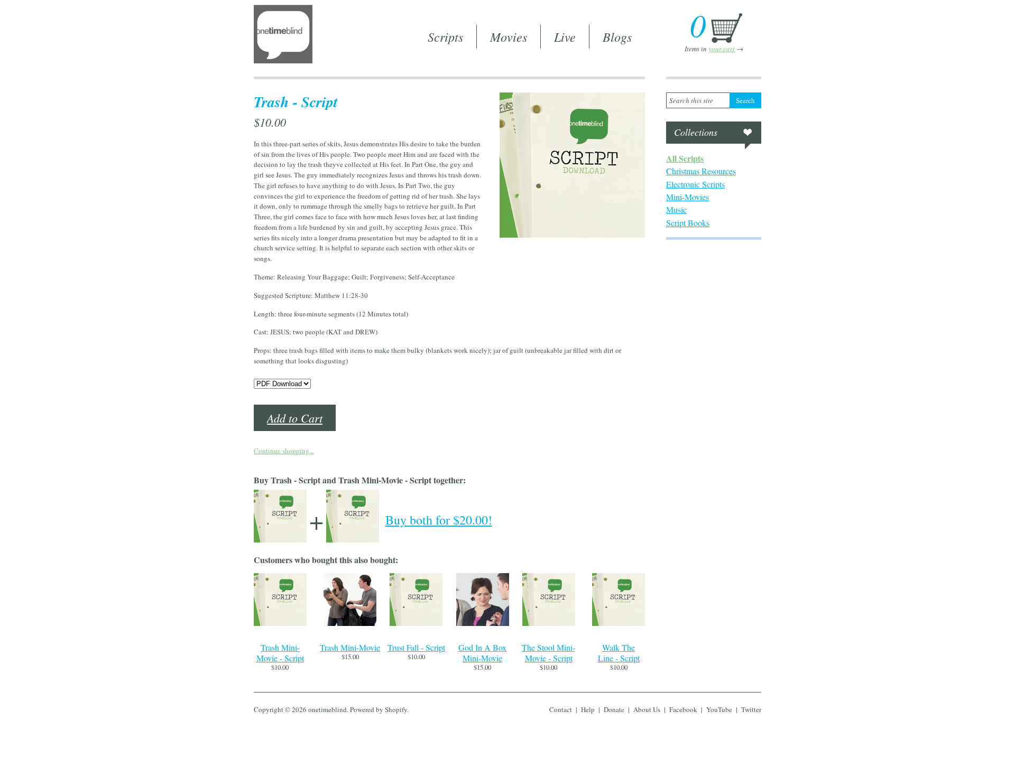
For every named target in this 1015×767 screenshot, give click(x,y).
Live (565, 36)
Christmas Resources (701, 170)
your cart (721, 48)
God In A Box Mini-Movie (482, 652)
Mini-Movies (687, 196)
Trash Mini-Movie (350, 647)
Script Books (687, 222)
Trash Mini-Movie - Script (280, 652)
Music (676, 209)
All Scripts (685, 158)
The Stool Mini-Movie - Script (548, 652)
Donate (614, 709)
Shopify (396, 709)
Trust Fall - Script (416, 647)
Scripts (445, 36)
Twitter (751, 709)
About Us (646, 709)
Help (588, 709)
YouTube (719, 709)
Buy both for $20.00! (438, 519)
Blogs (617, 36)
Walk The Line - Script (619, 652)
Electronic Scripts (695, 184)
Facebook (683, 709)
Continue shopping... (284, 450)
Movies (508, 36)
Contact (560, 709)
